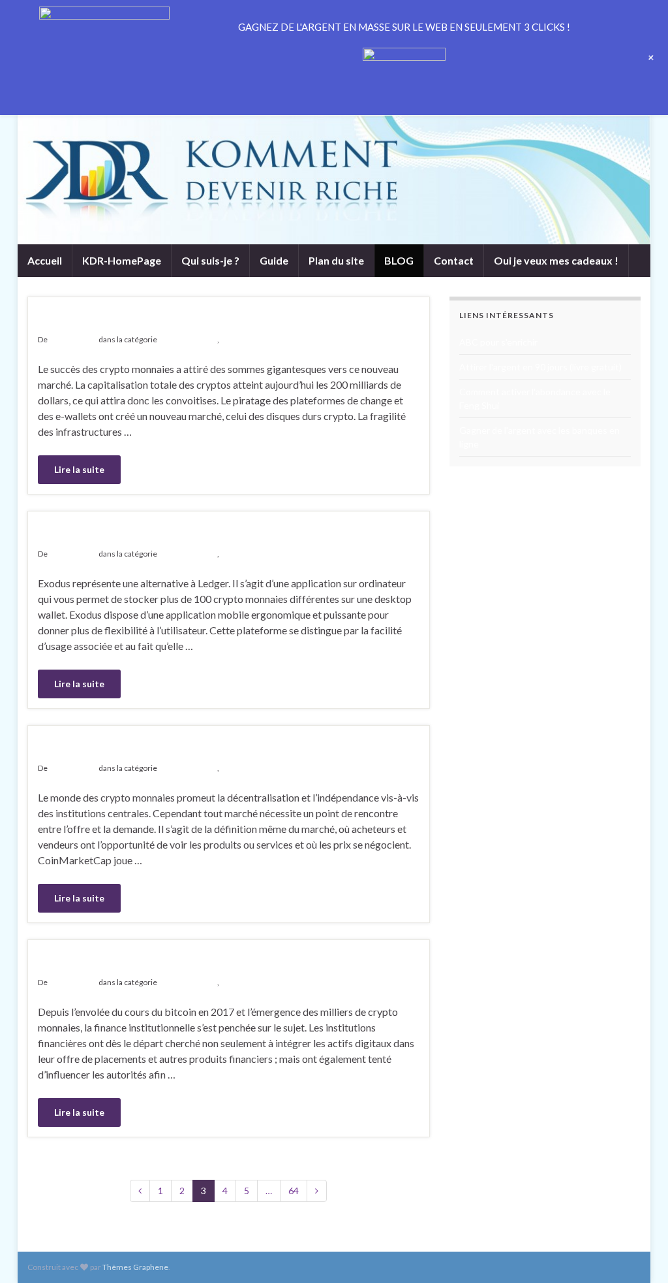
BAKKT (70, 961)
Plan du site (336, 260)
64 (293, 1190)
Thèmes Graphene (135, 1267)
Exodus (69, 533)
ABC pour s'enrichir (498, 342)
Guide (274, 260)
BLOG (399, 260)
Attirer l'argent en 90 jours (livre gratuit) (540, 366)
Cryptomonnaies (188, 339)
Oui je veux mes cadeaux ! (556, 260)
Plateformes (242, 339)
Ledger (67, 319)
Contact (454, 260)
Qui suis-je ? (210, 260)
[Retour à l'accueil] (334, 179)
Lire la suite (79, 469)
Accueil (44, 260)
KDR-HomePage (121, 260)
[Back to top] (638, 1253)
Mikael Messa (73, 339)
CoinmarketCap (108, 747)
